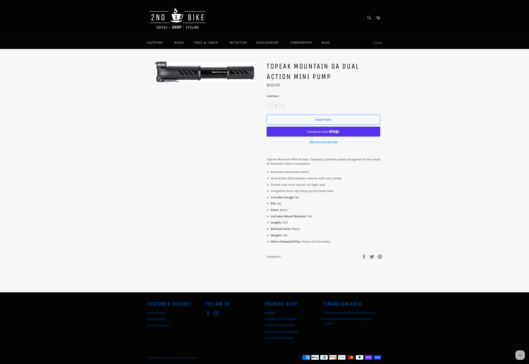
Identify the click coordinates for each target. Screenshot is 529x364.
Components (301, 42)
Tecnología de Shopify (185, 357)
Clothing (155, 42)
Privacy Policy (156, 319)
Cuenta (377, 42)
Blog (326, 42)
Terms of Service (158, 325)
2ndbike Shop (164, 357)
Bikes (179, 42)
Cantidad (273, 96)
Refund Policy (156, 313)
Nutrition (238, 42)
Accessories (267, 42)
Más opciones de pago (323, 141)
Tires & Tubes (206, 42)
